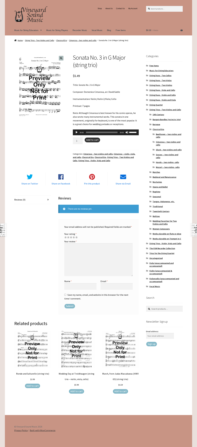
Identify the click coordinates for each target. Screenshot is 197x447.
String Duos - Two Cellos (160, 75)
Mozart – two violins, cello (168, 167)
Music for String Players (57, 30)
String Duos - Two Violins (160, 85)
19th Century (158, 114)
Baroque (156, 124)
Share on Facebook (61, 183)
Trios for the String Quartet (161, 253)
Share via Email (123, 183)
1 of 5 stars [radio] (65, 237)
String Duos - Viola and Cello (162, 90)
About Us (109, 9)
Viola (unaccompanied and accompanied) (161, 264)
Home (20, 40)
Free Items (121, 30)
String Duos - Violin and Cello (162, 95)
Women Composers (161, 229)
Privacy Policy (21, 430)
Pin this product (92, 183)
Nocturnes (157, 182)
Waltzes (156, 216)
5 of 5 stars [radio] (76, 237)
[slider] (133, 132)
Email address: (152, 331)
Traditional (158, 206)
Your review (70, 241)
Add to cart (92, 139)
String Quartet (156, 105)
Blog (109, 30)
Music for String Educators (26, 30)
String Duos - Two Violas (160, 80)
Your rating (70, 233)
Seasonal (157, 196)
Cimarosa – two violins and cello (82, 40)
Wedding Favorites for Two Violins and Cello (165, 222)
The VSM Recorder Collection (162, 248)
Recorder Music (80, 30)
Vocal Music (97, 30)
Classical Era (61, 40)
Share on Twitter (29, 183)
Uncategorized (156, 258)
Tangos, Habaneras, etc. (164, 201)
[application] (106, 132)
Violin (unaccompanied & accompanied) (160, 272)
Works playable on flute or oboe (167, 233)
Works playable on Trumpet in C (167, 238)
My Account (132, 9)
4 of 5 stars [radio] (74, 237)
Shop (100, 9)
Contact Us (120, 9)
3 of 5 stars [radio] (71, 237)
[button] (61, 58)
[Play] (76, 132)
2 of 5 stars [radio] (68, 237)
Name (68, 281)
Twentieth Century (161, 211)
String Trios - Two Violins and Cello (39, 40)
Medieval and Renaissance (164, 177)
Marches (156, 172)
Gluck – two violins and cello (169, 149)
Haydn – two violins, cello (167, 162)
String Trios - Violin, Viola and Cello (94, 160)
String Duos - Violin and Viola (162, 100)
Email (104, 281)
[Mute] (126, 132)
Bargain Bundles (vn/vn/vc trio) (167, 119)
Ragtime (156, 191)
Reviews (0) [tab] (19, 199)
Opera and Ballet (160, 187)
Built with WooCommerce (42, 430)
